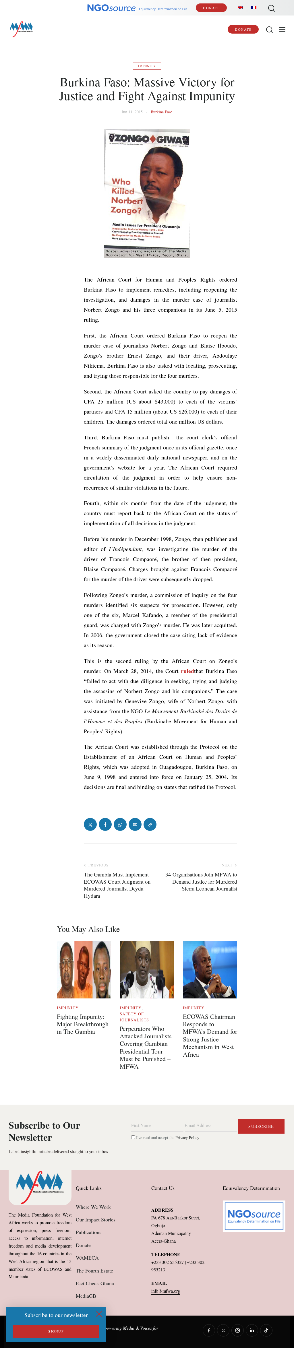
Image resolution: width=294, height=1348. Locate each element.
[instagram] (237, 1330)
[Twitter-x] (90, 824)
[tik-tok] (266, 1330)
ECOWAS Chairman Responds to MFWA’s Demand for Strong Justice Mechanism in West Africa (210, 1035)
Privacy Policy (187, 1137)
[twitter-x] (223, 1330)
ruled (187, 671)
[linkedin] (252, 1330)
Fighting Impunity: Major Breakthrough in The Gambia (83, 1024)
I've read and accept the (167, 1137)
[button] (282, 29)
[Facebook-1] (105, 824)
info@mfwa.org (165, 1291)
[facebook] (209, 1330)
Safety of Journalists (134, 1017)
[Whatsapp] (120, 824)
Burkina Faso (161, 112)
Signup (56, 1331)
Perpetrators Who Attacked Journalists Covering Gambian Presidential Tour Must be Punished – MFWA (146, 1047)
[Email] (135, 824)
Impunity (147, 66)
